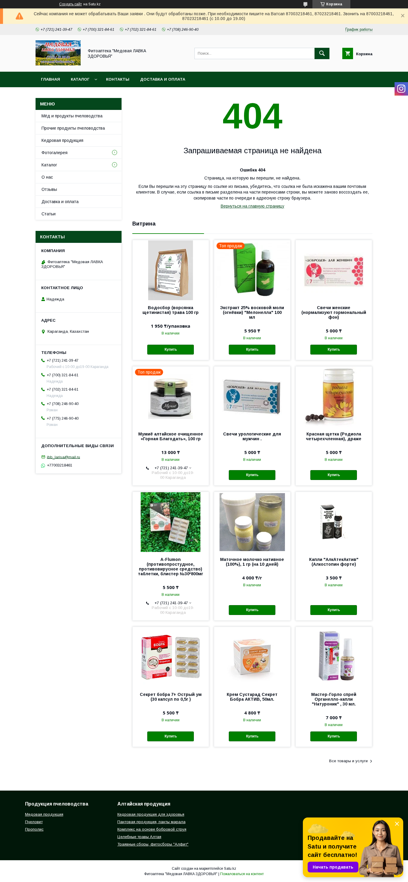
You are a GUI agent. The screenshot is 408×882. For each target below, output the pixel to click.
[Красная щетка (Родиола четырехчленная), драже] (334, 396)
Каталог (80, 79)
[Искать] (322, 53)
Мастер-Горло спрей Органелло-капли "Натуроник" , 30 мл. (333, 699)
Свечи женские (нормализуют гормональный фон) (333, 312)
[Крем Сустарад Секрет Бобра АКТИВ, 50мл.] (252, 657)
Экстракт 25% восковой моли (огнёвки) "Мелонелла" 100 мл (252, 312)
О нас (47, 177)
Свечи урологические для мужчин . (252, 436)
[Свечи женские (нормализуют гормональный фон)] (334, 270)
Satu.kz (230, 868)
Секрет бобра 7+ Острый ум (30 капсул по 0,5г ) (171, 697)
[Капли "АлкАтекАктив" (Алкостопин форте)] (334, 522)
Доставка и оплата (162, 79)
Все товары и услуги (348, 761)
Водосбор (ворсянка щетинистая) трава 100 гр (170, 310)
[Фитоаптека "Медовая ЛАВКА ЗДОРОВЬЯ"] (58, 64)
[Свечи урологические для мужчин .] (252, 396)
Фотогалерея (55, 152)
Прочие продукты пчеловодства (73, 128)
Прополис (34, 829)
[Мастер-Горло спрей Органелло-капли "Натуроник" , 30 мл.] (334, 657)
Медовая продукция (44, 814)
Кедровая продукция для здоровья (150, 814)
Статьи (49, 213)
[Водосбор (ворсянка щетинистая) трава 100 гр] (171, 270)
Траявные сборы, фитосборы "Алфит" (152, 844)
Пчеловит (34, 822)
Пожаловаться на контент (242, 874)
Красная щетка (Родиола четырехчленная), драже (333, 436)
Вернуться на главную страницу (252, 206)
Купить (171, 349)
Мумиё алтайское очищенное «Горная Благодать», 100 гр (170, 436)
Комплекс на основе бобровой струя (151, 829)
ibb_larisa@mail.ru (63, 457)
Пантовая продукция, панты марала (151, 822)
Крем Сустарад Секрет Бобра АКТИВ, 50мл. (252, 697)
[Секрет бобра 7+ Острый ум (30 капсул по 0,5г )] (171, 657)
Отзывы (49, 189)
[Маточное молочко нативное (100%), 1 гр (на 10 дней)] (252, 522)
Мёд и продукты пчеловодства (72, 115)
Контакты (117, 79)
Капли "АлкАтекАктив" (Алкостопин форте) (333, 562)
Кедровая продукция (62, 140)
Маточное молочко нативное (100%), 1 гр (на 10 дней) (252, 562)
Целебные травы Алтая (139, 837)
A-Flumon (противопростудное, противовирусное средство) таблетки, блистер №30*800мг (170, 566)
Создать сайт (70, 4)
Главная (50, 79)
